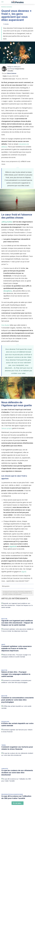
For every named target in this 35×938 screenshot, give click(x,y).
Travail (3, 745)
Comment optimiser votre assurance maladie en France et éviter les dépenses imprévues (16, 648)
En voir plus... (17, 803)
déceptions (7, 291)
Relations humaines (6, 6)
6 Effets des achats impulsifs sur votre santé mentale (17, 724)
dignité (23, 571)
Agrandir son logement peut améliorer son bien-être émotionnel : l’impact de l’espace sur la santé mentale (17, 623)
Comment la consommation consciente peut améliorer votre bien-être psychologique (17, 700)
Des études (5, 325)
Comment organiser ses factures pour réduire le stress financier (17, 748)
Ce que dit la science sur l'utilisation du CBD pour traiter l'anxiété (16, 797)
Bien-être (4, 618)
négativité (13, 546)
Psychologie (5, 721)
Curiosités (4, 768)
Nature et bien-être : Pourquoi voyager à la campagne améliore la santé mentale (15, 674)
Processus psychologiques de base (12, 794)
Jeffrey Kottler (6, 222)
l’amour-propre (6, 428)
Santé (3, 644)
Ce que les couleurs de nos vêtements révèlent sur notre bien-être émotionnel (17, 772)
